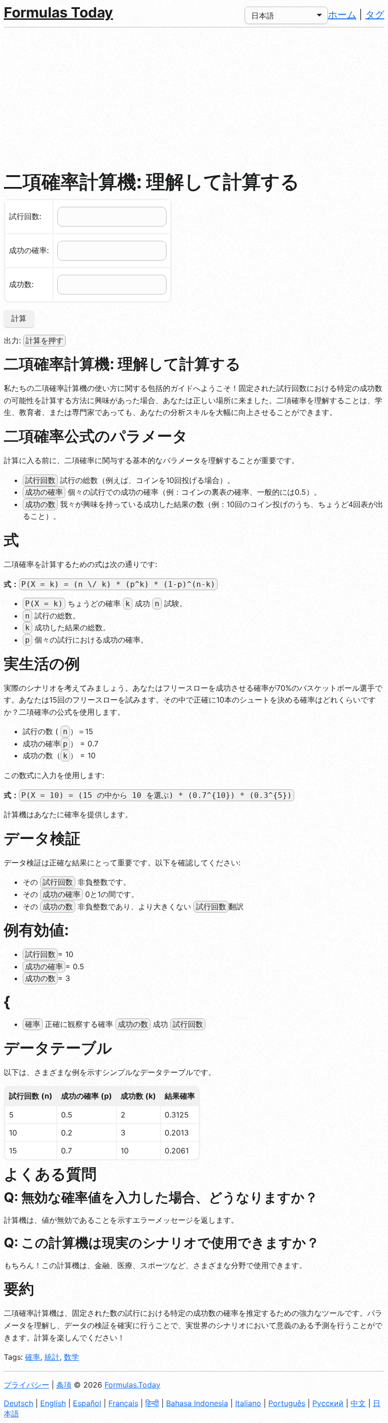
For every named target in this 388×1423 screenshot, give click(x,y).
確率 (32, 1357)
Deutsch (18, 1403)
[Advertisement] (194, 98)
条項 (63, 1384)
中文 (358, 1403)
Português (286, 1403)
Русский (328, 1403)
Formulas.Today (132, 1384)
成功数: (21, 284)
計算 (18, 318)
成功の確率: (29, 250)
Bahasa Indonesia (197, 1403)
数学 (71, 1357)
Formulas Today (58, 12)
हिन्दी (152, 1403)
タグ (374, 14)
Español (87, 1403)
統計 (52, 1357)
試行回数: (25, 216)
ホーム (342, 14)
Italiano (248, 1403)
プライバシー (26, 1384)
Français (123, 1403)
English (53, 1403)
